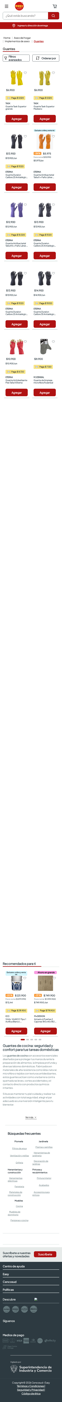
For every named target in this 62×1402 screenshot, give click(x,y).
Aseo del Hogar (22, 37)
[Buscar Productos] (53, 15)
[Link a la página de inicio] (6, 37)
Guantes (39, 41)
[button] (31, 26)
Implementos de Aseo (17, 41)
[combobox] (31, 15)
